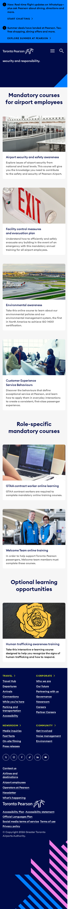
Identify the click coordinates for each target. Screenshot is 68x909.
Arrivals (7, 691)
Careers (41, 707)
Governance (44, 696)
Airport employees (14, 782)
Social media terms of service (21, 821)
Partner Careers (46, 712)
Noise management (48, 736)
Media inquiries (12, 730)
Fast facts (9, 736)
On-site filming (12, 741)
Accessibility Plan (13, 811)
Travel (8, 675)
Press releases (11, 746)
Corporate (44, 675)
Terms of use (47, 821)
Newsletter (9, 792)
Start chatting (18, 18)
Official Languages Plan (18, 816)
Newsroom (43, 701)
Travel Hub (9, 681)
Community (44, 725)
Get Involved (44, 730)
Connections (11, 696)
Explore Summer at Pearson (27, 38)
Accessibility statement (39, 811)
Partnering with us (47, 691)
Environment (44, 741)
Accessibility (10, 715)
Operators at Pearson (16, 787)
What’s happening (14, 797)
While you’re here (13, 701)
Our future (42, 686)
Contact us (9, 768)
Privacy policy (11, 826)
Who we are (43, 681)
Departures (10, 686)
